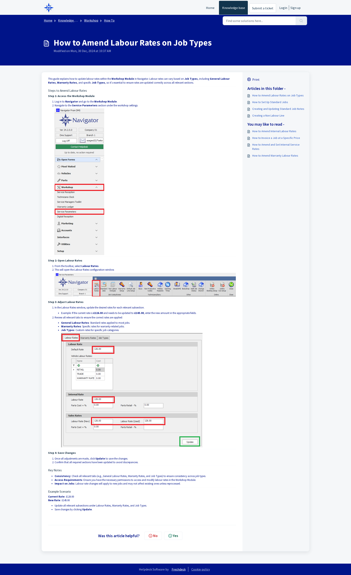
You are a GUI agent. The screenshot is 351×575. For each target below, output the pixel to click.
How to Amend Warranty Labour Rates (275, 155)
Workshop (91, 20)
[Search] (301, 20)
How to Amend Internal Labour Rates (274, 131)
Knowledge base (233, 8)
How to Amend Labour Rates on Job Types (278, 95)
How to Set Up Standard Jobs (270, 102)
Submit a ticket (262, 8)
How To (109, 20)
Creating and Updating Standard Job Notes (278, 109)
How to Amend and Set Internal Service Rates (276, 147)
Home (210, 8)
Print (256, 79)
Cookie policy (200, 569)
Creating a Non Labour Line (268, 115)
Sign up (295, 8)
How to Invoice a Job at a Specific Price (276, 138)
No (155, 535)
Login (283, 8)
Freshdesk (179, 569)
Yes (175, 535)
